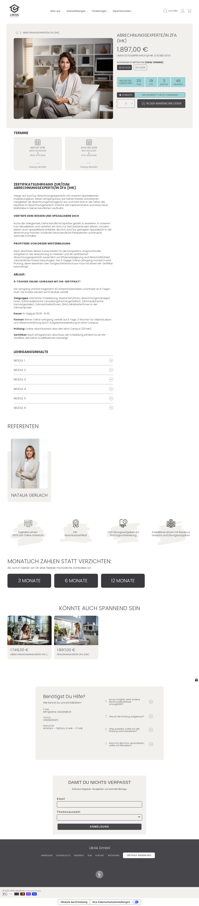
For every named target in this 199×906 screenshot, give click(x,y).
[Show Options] (139, 817)
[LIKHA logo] (14, 11)
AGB (90, 855)
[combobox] (99, 817)
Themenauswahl (68, 812)
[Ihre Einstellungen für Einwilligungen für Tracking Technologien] (196, 679)
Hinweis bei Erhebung (74, 902)
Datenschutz (63, 855)
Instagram (113, 855)
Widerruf (79, 855)
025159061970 (50, 720)
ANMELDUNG (99, 826)
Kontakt (99, 855)
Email (61, 799)
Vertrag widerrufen (139, 855)
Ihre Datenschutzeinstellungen (111, 902)
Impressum (46, 855)
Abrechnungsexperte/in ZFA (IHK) (41, 32)
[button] (171, 10)
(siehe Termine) (154, 62)
